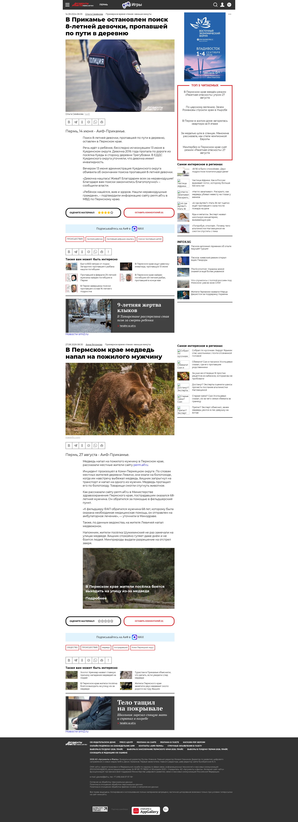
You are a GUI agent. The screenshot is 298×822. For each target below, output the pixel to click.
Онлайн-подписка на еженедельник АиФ (112, 746)
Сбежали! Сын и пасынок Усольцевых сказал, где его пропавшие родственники (212, 364)
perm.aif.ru (140, 465)
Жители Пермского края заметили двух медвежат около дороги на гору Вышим (152, 686)
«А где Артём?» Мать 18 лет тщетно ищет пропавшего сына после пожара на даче (211, 206)
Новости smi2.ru (77, 334)
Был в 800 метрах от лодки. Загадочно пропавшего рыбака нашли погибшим (97, 267)
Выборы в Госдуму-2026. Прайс (106, 749)
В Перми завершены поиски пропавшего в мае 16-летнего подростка (96, 289)
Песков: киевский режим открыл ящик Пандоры (208, 258)
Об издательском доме (103, 742)
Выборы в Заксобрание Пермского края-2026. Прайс (155, 749)
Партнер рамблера (119, 809)
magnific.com (73, 437)
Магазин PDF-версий (194, 742)
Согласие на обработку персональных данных (111, 782)
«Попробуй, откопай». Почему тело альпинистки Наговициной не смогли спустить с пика (211, 228)
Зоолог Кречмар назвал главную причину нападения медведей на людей (98, 675)
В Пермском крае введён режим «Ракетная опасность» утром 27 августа (205, 94)
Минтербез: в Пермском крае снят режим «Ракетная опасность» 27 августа (205, 150)
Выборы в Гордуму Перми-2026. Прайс (207, 749)
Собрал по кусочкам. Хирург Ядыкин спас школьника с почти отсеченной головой (212, 353)
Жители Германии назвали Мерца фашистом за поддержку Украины (209, 293)
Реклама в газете (169, 742)
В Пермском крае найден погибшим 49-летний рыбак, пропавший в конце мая (150, 278)
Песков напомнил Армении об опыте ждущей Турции (211, 247)
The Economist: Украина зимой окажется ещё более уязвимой (207, 270)
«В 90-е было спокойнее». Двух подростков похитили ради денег (210, 170)
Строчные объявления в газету (185, 746)
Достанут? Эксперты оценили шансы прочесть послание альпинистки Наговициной (212, 387)
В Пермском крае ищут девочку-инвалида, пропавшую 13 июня (152, 265)
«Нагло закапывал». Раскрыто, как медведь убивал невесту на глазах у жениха (211, 194)
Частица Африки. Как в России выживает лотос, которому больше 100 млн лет (211, 183)
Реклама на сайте (146, 742)
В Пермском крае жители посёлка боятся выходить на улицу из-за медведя (125, 588)
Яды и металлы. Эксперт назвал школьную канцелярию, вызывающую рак (209, 217)
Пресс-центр (126, 742)
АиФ (87, 114)
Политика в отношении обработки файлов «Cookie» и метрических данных (124, 787)
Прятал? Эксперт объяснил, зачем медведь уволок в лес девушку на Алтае (210, 410)
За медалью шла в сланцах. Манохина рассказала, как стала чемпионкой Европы (205, 136)
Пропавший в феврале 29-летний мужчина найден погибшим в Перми (98, 278)
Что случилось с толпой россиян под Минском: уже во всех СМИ (211, 281)
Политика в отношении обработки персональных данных (116, 784)
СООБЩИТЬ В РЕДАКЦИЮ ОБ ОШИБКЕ (108, 753)
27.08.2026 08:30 (74, 344)
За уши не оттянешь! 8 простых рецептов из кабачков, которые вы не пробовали (212, 376)
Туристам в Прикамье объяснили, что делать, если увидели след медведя (153, 675)
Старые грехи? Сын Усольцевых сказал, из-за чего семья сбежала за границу (211, 399)
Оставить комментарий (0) (149, 212)
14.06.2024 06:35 (74, 14)
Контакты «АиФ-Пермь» (151, 746)
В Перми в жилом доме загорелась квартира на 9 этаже (205, 122)
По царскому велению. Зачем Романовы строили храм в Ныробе (204, 109)
